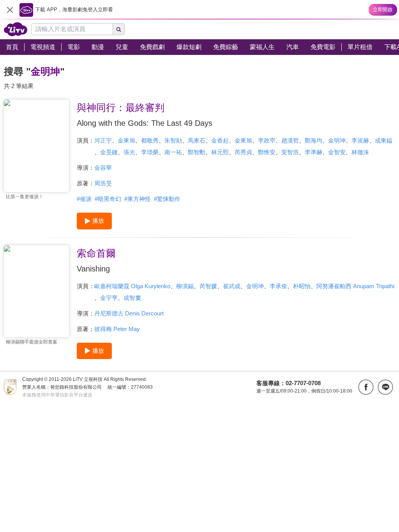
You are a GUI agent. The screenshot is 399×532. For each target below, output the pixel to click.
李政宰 (266, 140)
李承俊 (278, 286)
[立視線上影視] (15, 29)
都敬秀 (150, 140)
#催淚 (84, 199)
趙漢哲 (290, 140)
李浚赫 (360, 140)
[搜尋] (119, 29)
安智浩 (290, 152)
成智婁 (132, 297)
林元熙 (220, 152)
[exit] (9, 9)
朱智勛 (173, 140)
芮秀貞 (243, 152)
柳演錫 (185, 286)
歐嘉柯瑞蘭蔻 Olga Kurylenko (132, 286)
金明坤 (337, 140)
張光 (129, 152)
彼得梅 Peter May (117, 329)
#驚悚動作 (167, 199)
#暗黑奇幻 (108, 199)
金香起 (220, 140)
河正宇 (103, 140)
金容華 (103, 167)
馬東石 (196, 140)
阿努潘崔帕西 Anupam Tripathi (355, 286)
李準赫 (313, 152)
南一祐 (173, 152)
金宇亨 (109, 297)
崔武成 (231, 286)
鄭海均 (313, 140)
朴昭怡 (302, 286)
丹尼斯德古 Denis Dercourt (129, 313)
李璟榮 (150, 152)
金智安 (337, 152)
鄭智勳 (196, 152)
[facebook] (366, 387)
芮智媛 (208, 286)
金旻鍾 (109, 152)
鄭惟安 (266, 152)
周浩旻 (103, 183)
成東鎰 (383, 140)
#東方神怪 (137, 199)
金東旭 (126, 140)
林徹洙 (360, 152)
